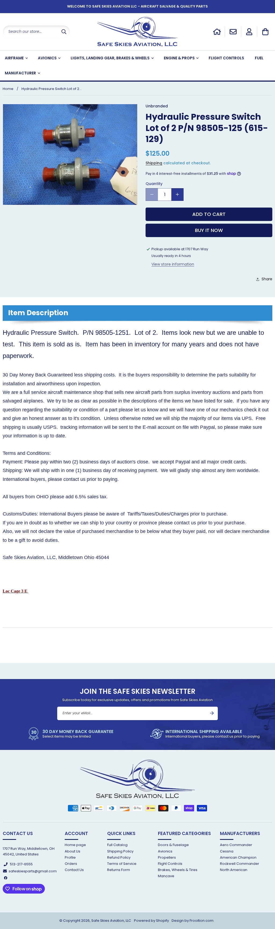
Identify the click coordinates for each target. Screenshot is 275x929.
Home (8, 88)
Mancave (166, 876)
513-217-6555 (21, 864)
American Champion (238, 857)
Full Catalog (117, 845)
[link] (70, 734)
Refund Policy (119, 857)
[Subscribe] (212, 713)
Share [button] (267, 279)
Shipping (154, 163)
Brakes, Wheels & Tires (177, 869)
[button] (265, 31)
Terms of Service (121, 863)
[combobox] (36, 32)
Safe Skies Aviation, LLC (111, 920)
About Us (72, 851)
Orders (71, 863)
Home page (75, 845)
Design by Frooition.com (193, 920)
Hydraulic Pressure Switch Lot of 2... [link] (51, 88)
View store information (172, 264)
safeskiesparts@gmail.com (33, 871)
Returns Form (118, 869)
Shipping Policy (120, 851)
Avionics (165, 851)
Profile (70, 857)
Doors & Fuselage (173, 845)
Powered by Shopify (151, 920)
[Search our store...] (64, 32)
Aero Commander (236, 845)
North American (233, 869)
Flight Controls (170, 863)
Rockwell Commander (239, 863)
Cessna (226, 851)
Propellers (167, 857)
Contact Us (74, 869)
